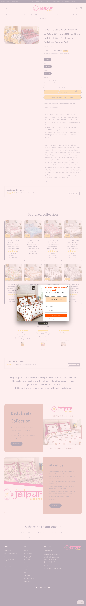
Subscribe (56, 316)
